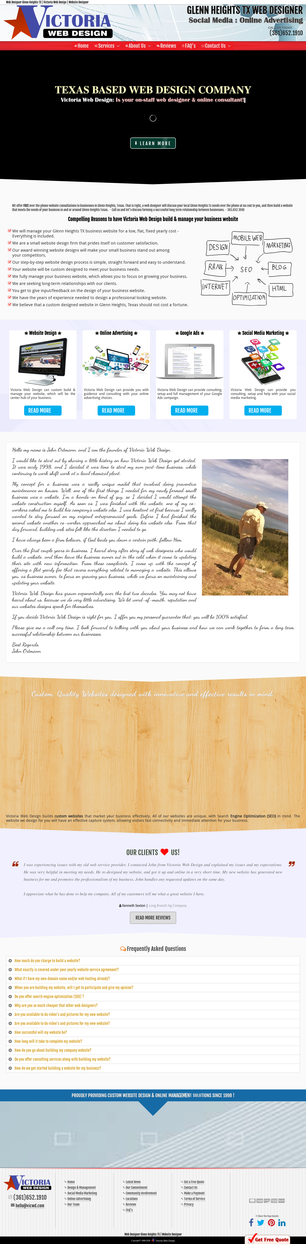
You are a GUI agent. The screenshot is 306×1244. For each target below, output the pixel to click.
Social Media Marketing (82, 1193)
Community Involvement (141, 1193)
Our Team (73, 1204)
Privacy (189, 1204)
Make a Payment (194, 1193)
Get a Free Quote (194, 1182)
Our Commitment (136, 1187)
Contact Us (190, 1187)
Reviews (131, 1204)
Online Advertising (79, 1199)
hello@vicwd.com (30, 1205)
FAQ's (129, 1210)
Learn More (155, 143)
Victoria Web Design (165, 1240)
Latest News (133, 1182)
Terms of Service (194, 1199)
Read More (39, 410)
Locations (132, 1199)
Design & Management (81, 1187)
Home (71, 1182)
